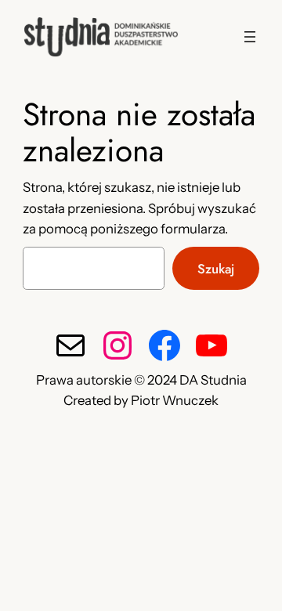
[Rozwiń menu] (249, 36)
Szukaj (215, 268)
